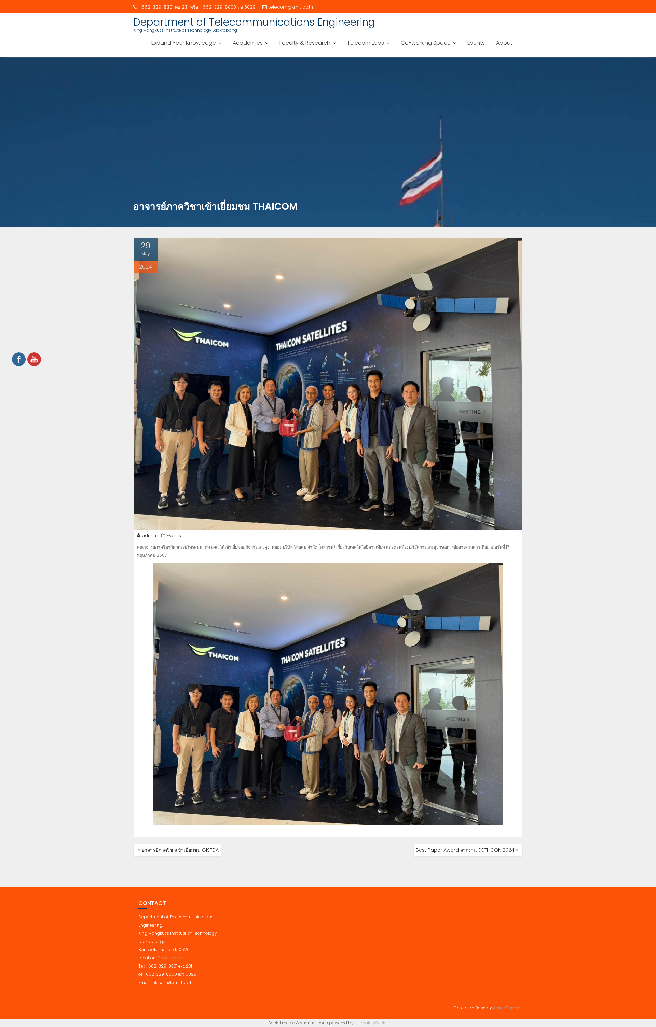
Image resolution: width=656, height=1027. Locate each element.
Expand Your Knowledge (183, 43)
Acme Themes (508, 1008)
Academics (248, 43)
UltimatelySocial (371, 1023)
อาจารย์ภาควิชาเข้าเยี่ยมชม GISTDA (180, 850)
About (504, 43)
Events (476, 43)
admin (149, 535)
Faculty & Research (304, 43)
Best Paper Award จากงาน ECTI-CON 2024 (465, 850)
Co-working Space (426, 43)
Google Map (170, 958)
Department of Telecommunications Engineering (254, 22)
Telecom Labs (365, 43)
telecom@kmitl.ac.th (291, 7)
